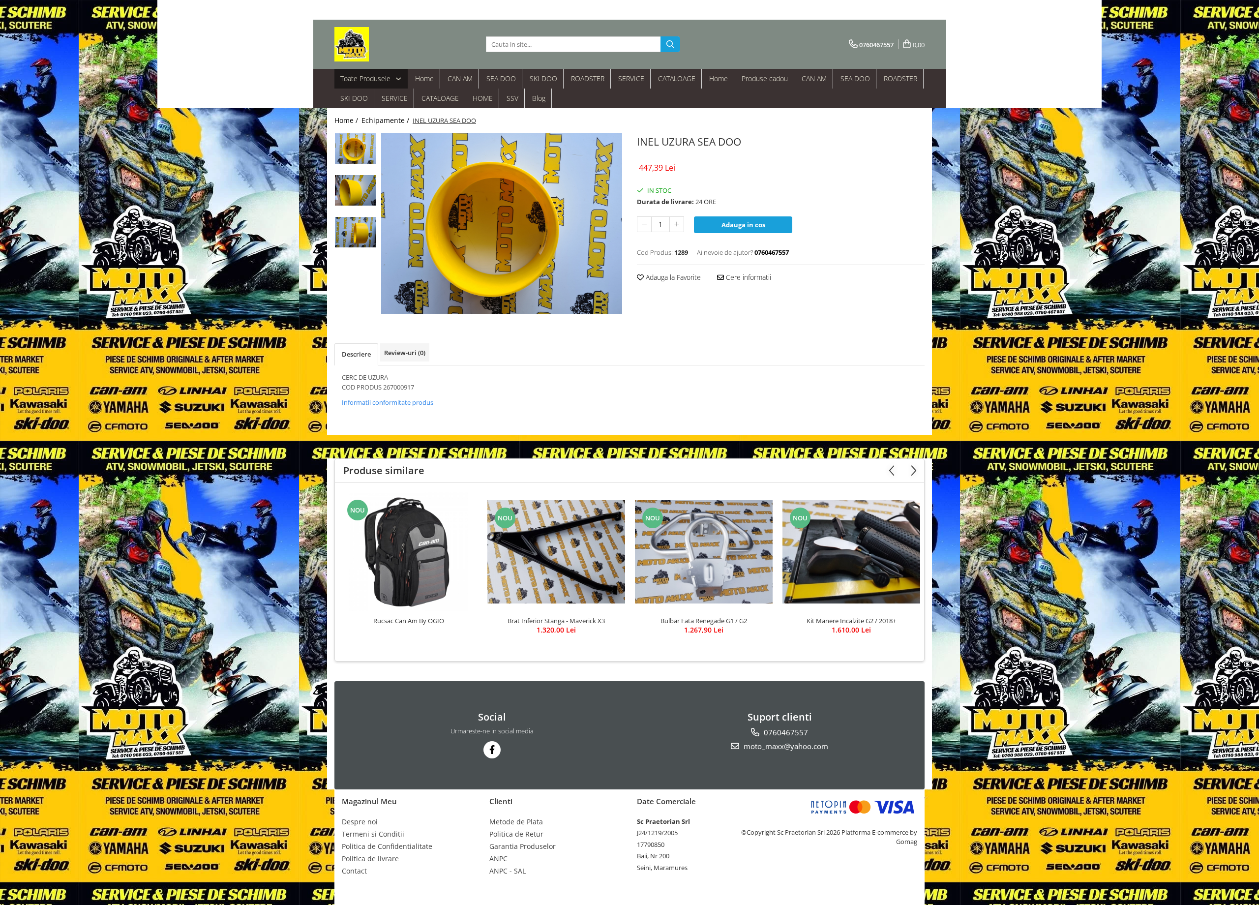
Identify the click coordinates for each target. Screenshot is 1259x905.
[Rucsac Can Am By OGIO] (409, 551)
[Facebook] (492, 749)
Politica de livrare (370, 858)
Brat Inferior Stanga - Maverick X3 (556, 620)
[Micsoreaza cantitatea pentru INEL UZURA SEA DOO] (644, 224)
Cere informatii (747, 277)
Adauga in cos (743, 224)
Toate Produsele (366, 78)
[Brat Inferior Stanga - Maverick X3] (556, 551)
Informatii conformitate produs (387, 402)
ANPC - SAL (507, 870)
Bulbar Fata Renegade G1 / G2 (703, 620)
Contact (354, 870)
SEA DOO (501, 78)
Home (424, 78)
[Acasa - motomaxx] (383, 44)
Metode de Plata (516, 821)
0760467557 (785, 732)
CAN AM (460, 78)
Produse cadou (765, 78)
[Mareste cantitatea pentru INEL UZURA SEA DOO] (676, 224)
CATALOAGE (676, 78)
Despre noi (360, 821)
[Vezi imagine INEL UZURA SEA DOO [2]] (355, 232)
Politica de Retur (516, 834)
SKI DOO (543, 78)
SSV (512, 98)
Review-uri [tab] (404, 352)
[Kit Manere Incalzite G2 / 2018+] (851, 551)
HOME (483, 98)
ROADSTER (587, 78)
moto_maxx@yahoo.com (785, 746)
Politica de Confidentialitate (387, 846)
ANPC (498, 858)
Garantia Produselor (522, 846)
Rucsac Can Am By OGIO (408, 620)
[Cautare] (670, 44)
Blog (538, 98)
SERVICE (631, 78)
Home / (347, 120)
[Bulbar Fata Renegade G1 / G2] (704, 551)
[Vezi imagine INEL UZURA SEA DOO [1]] (355, 190)
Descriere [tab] (356, 354)
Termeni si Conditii (373, 834)
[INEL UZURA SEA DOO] (501, 223)
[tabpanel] (501, 223)
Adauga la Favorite (672, 277)
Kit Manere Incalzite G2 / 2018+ (851, 620)
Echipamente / (386, 120)
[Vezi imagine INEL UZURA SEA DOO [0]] (355, 148)
